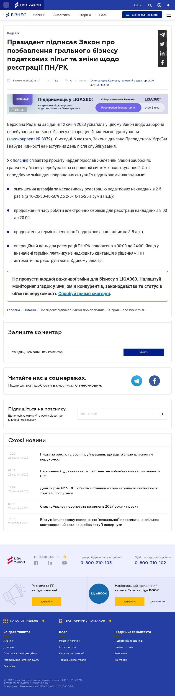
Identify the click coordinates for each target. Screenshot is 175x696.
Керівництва (67, 647)
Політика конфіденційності (21, 653)
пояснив (21, 160)
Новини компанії (70, 640)
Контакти (120, 659)
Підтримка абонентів (128, 640)
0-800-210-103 (96, 563)
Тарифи (47, 601)
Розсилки (120, 653)
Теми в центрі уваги (72, 659)
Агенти (8, 640)
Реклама (9, 666)
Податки (13, 33)
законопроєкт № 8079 (29, 139)
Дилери (8, 647)
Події (103, 15)
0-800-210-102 (150, 563)
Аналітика (61, 15)
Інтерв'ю (84, 15)
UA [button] (136, 5)
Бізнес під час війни (145, 14)
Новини (39, 15)
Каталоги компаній (71, 653)
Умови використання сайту (21, 659)
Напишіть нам (123, 647)
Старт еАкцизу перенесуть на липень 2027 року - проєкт (89, 506)
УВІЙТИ (143, 352)
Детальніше (157, 601)
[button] (6, 5)
